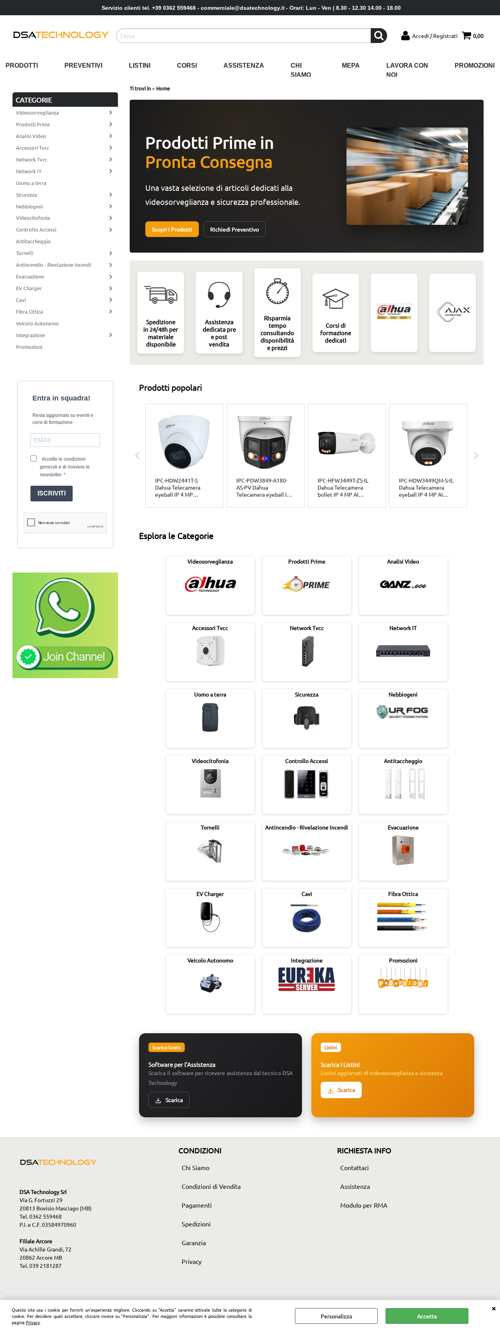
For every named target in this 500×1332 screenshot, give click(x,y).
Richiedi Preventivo (234, 229)
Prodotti (21, 65)
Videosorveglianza (37, 112)
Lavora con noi (407, 70)
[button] (137, 455)
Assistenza (243, 65)
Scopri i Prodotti (172, 229)
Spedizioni (196, 1224)
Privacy (33, 1322)
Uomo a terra (31, 183)
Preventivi (83, 65)
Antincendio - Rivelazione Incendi (53, 264)
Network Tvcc (31, 159)
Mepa (351, 65)
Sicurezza (26, 194)
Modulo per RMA (364, 1205)
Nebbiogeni (29, 206)
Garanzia (194, 1242)
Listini (139, 65)
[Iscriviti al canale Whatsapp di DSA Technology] (65, 675)
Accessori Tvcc (32, 147)
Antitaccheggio (33, 241)
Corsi (187, 65)
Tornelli (24, 253)
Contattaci (354, 1167)
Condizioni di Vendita (211, 1186)
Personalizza (336, 1315)
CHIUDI (493, 1308)
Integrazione (30, 335)
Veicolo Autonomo (37, 323)
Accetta (427, 1315)
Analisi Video (31, 136)
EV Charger (29, 288)
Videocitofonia (33, 217)
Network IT (28, 171)
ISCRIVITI (52, 493)
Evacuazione (30, 276)
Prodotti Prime (33, 124)
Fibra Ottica (29, 311)
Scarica (173, 1099)
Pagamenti (197, 1205)
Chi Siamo (301, 70)
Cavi (21, 299)
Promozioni (475, 65)
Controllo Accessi (36, 229)
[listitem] (184, 456)
